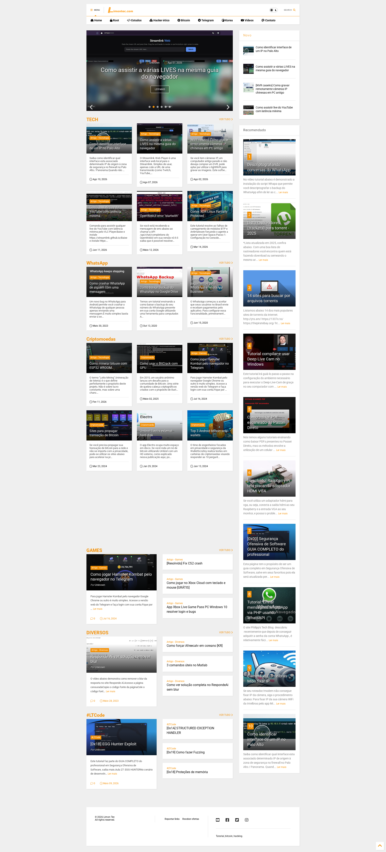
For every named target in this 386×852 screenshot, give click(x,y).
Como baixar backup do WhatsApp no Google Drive (159, 290)
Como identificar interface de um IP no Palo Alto (107, 146)
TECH (92, 119)
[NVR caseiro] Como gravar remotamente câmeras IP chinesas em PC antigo (159, 73)
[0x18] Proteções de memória (187, 772)
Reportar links (172, 819)
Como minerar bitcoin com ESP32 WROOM (108, 366)
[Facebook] (227, 820)
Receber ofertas (190, 819)
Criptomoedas (101, 339)
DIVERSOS (97, 632)
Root (115, 20)
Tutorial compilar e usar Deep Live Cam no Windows (268, 359)
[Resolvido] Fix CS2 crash (184, 563)
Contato (270, 20)
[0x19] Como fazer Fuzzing (186, 752)
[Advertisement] (159, 511)
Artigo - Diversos (99, 650)
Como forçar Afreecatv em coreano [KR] (195, 646)
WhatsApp (97, 263)
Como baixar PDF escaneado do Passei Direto (266, 422)
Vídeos (249, 20)
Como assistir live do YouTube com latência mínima (105, 211)
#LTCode (95, 715)
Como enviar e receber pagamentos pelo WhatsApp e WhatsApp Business (206, 285)
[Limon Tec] (120, 11)
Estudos (136, 20)
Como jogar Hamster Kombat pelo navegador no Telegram (209, 363)
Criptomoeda (147, 357)
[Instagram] (246, 820)
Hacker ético (161, 20)
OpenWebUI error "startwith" (159, 216)
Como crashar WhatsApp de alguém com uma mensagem (107, 288)
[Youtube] (218, 820)
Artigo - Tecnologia (99, 138)
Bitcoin (185, 20)
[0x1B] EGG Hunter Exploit (113, 744)
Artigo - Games (198, 353)
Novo (247, 35)
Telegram (207, 20)
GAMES (94, 550)
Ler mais (160, 89)
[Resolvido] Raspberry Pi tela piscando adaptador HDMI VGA (269, 485)
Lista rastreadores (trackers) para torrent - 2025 (268, 228)
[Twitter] (237, 820)
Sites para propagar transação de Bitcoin (104, 433)
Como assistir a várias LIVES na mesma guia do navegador (158, 144)
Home (98, 20)
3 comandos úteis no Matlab (187, 665)
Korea (229, 20)
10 (250, 726)
